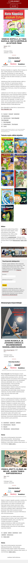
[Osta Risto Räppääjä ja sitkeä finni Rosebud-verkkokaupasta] (18, 62)
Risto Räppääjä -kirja (6, 109)
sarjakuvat (12, 422)
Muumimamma (7, 424)
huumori (6, 114)
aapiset (5, 532)
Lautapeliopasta (12, 237)
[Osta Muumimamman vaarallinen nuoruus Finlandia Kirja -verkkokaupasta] (10, 365)
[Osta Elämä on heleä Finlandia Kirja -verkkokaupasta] (10, 492)
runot (20, 532)
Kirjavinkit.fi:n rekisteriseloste (9, 294)
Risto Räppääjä (4, 120)
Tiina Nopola (15, 124)
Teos (5, 476)
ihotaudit (11, 114)
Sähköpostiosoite (7, 279)
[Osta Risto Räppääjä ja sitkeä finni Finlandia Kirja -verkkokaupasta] (10, 62)
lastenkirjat (16, 114)
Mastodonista (16, 240)
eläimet (9, 532)
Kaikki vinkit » (12, 444)
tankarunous (10, 534)
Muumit (13, 424)
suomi (5, 126)
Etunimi (4, 274)
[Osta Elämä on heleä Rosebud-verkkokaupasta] (18, 492)
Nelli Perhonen (7, 118)
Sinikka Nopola (7, 124)
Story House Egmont (9, 350)
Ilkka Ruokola (7, 429)
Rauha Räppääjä (15, 118)
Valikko (14, 6)
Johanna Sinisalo (15, 429)
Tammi (5, 46)
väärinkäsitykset (5, 116)
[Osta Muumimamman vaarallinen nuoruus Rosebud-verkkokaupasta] (18, 365)
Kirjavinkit (15, 1)
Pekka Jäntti (6, 537)
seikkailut (18, 422)
